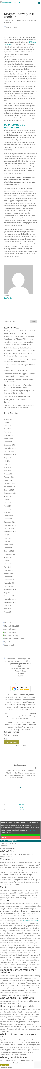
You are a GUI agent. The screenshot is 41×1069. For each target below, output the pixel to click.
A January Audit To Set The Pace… (16, 370)
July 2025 (7, 461)
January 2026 (8, 442)
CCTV (20, 755)
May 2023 (7, 541)
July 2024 (7, 500)
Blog (20, 758)
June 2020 (7, 564)
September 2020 (10, 554)
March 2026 (8, 435)
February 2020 (9, 573)
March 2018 (8, 612)
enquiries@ (22, 680)
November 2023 (10, 525)
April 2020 (7, 567)
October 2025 (9, 451)
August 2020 (8, 557)
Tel (5, 739)
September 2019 (10, 589)
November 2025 (10, 448)
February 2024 (9, 516)
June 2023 (7, 538)
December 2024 (9, 483)
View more (31, 830)
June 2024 (7, 503)
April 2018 (7, 609)
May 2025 (7, 467)
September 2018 (10, 602)
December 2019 (9, 580)
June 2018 (7, 605)
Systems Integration (27, 20)
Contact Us (21, 760)
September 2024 (10, 493)
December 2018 (9, 596)
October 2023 (9, 528)
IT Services (20, 753)
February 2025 (9, 477)
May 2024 (7, 506)
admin (8, 20)
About (20, 751)
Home (20, 748)
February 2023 (9, 544)
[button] (20, 688)
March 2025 (8, 474)
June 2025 (7, 464)
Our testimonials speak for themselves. (20, 768)
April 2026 (7, 432)
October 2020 (9, 551)
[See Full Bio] (13, 298)
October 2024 (9, 490)
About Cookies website (30, 921)
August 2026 (8, 419)
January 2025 (8, 480)
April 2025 (7, 471)
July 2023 (7, 535)
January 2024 (8, 519)
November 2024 (10, 487)
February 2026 (9, 438)
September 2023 (10, 532)
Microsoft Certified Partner (19, 713)
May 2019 (7, 593)
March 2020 (8, 570)
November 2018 (10, 599)
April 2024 (7, 509)
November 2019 (10, 583)
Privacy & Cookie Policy (20, 763)
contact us (27, 778)
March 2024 (8, 512)
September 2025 (10, 455)
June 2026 (7, 426)
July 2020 (7, 561)
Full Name (7, 735)
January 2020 (8, 577)
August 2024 (8, 496)
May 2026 (7, 429)
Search (33, 321)
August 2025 (8, 458)
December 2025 (9, 445)
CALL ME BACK (11, 742)
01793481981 (22, 684)
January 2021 (8, 548)
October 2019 (9, 586)
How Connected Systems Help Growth (17, 396)
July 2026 (7, 422)
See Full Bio (8, 298)
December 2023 (9, 522)
